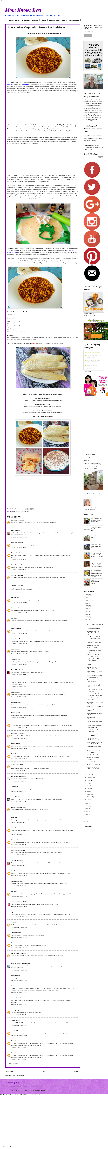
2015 (86, 806)
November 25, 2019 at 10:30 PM (19, 875)
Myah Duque (14, 975)
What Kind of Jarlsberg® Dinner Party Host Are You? (94, 694)
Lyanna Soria (14, 1020)
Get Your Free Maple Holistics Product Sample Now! (94, 676)
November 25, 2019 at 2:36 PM (18, 781)
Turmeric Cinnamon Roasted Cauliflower (94, 730)
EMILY (13, 1030)
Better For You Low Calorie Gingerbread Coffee (94, 747)
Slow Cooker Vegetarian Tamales (93, 758)
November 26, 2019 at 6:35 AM (19, 970)
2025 (86, 597)
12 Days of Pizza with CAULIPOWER (92, 734)
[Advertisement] (42, 107)
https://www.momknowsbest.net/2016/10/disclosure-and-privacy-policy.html (23, 1086)
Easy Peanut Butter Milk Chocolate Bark (93, 659)
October (89, 775)
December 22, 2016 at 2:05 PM (18, 569)
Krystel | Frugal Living (17, 1010)
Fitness (43, 20)
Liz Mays (13, 786)
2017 (86, 619)
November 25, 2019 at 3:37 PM (18, 801)
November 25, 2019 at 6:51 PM (18, 834)
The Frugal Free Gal (16, 776)
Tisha (12, 1041)
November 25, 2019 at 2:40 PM (18, 791)
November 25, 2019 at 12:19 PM (19, 771)
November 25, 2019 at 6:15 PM (18, 822)
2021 (86, 608)
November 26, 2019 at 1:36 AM (19, 927)
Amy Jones (14, 597)
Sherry (13, 891)
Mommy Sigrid (15, 998)
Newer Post (9, 1071)
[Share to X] (29, 509)
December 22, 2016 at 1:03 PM (18, 547)
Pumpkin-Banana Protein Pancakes (93, 718)
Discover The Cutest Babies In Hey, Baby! (94, 698)
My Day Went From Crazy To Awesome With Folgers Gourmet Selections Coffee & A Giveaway (96, 573)
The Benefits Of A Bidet (93, 648)
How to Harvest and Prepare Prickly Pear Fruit (96, 546)
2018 (86, 617)
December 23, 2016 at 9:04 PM (18, 717)
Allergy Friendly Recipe (70, 20)
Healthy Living (14, 20)
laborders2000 (15, 628)
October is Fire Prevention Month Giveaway (95, 581)
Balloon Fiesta (54, 20)
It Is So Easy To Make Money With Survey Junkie (96, 528)
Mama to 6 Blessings (16, 850)
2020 (86, 611)
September (90, 777)
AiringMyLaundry (16, 670)
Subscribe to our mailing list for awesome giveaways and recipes (93, 27)
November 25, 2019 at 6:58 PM (18, 844)
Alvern (13, 986)
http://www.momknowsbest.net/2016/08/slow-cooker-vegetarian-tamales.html (42, 412)
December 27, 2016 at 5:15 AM (19, 728)
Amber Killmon (15, 881)
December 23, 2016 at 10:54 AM (19, 664)
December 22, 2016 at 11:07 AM (19, 537)
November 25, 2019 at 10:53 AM (19, 738)
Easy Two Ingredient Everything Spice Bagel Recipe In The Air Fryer (97, 554)
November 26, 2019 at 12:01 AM (19, 886)
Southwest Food (25, 511)
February (89, 797)
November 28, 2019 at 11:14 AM (19, 1035)
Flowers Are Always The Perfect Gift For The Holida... (95, 668)
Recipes (35, 20)
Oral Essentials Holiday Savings (95, 706)
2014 (86, 808)
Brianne (13, 840)
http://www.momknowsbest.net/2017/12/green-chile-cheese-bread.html (42, 406)
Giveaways (26, 20)
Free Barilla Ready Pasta (93, 645)
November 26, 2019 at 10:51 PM (19, 1025)
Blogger (43, 1090)
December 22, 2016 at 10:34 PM (19, 602)
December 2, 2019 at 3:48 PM (18, 1047)
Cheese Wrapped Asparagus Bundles (94, 709)
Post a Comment (13, 1063)
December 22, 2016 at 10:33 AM (19, 525)
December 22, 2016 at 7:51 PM (18, 592)
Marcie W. (14, 797)
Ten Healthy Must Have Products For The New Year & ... (94, 632)
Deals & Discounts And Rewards (91, 459)
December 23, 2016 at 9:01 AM (19, 633)
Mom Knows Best (23, 9)
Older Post (76, 1071)
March (89, 794)
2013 (86, 811)
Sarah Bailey (14, 530)
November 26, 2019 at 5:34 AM (19, 958)
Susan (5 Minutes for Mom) (18, 902)
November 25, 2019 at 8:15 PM (18, 865)
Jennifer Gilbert (15, 553)
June (88, 786)
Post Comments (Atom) (18, 1075)
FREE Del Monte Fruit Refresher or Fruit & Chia (94, 641)
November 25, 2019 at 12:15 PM (19, 758)
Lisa (12, 618)
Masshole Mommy (16, 520)
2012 (86, 814)
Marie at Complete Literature (19, 963)
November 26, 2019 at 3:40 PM (18, 992)
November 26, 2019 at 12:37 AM (19, 896)
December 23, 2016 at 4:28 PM (18, 707)
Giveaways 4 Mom (16, 585)
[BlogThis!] (28, 509)
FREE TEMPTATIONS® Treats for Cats (95, 702)
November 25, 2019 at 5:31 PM (18, 812)
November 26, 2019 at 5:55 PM (18, 1004)
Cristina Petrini (15, 764)
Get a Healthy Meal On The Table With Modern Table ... (94, 637)
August (89, 780)
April (88, 791)
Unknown (13, 608)
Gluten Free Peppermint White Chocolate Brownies (94, 726)
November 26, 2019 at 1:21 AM (19, 917)
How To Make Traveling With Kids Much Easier (94, 722)
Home (43, 1071)
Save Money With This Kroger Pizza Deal (94, 713)
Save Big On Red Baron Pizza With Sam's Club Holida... (94, 672)
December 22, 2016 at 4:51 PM (18, 580)
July (88, 783)
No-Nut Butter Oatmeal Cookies (95, 761)
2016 (86, 803)
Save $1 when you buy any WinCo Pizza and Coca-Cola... (93, 685)
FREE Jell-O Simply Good (93, 764)
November (89, 772)
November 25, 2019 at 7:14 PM (18, 855)
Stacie (12, 817)
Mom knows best (7, 1147)
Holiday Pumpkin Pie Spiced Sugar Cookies (94, 651)
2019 (86, 614)
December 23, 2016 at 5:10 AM (19, 623)
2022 (86, 606)
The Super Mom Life (16, 807)
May (88, 788)
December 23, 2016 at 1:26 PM (18, 686)
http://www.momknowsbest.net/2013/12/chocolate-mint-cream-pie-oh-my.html (42, 400)
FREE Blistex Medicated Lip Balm (94, 663)
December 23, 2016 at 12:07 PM (19, 674)
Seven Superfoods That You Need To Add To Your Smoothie (96, 520)
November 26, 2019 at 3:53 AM (19, 947)
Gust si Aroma (15, 932)
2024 (86, 600)
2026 (86, 595)
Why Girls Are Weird (17, 953)
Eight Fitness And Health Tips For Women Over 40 (94, 655)
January (89, 799)
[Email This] (26, 509)
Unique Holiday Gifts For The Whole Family (94, 690)
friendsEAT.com (15, 565)
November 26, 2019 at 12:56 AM (19, 906)
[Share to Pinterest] (32, 509)
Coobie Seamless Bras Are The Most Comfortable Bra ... (95, 743)
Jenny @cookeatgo (16, 542)
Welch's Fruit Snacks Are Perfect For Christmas (93, 767)
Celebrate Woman (16, 860)
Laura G (13, 828)
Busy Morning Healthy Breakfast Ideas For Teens (94, 738)
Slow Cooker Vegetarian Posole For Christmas (95, 751)
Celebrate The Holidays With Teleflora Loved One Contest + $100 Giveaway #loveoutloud (97, 564)
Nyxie (12, 922)
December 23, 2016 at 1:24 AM (19, 612)
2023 (86, 603)
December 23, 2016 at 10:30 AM (19, 654)
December (90, 622)
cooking (13, 511)
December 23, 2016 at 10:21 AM (19, 643)
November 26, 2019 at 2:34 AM (19, 937)
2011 (86, 817)
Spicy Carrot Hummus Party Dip (95, 624)
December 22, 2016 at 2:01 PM (18, 559)
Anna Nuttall (14, 743)
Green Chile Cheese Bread (93, 755)
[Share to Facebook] (31, 509)
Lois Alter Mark (15, 575)
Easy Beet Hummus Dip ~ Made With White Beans (93, 627)
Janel (12, 754)
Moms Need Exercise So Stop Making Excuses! (94, 680)
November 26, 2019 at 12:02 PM (19, 980)
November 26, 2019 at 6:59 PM (18, 1015)
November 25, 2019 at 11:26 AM (19, 748)
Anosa (12, 723)
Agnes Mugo (14, 912)
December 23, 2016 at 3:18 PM (18, 697)
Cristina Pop (14, 943)
